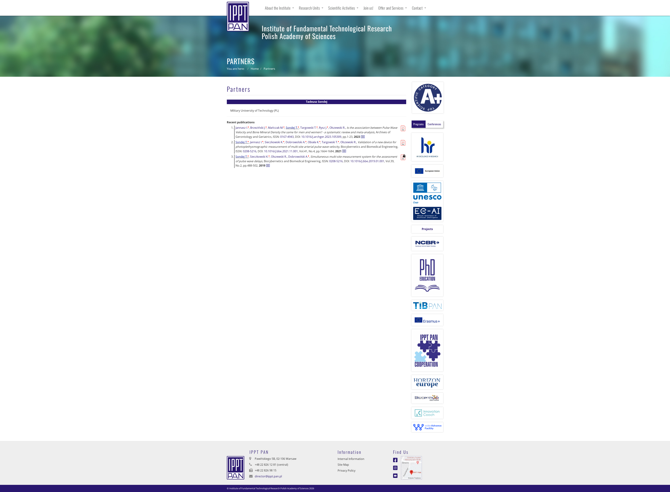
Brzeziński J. (258, 128)
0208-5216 (249, 151)
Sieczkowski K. (274, 142)
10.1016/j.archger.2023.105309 (321, 137)
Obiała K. (314, 142)
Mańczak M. (276, 128)
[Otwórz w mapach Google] (411, 467)
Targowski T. (309, 128)
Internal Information (351, 459)
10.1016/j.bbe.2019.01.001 (367, 161)
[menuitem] (279, 7)
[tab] (418, 124)
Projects (427, 229)
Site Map (343, 465)
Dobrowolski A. (296, 142)
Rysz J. (323, 128)
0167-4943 (287, 137)
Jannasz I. (242, 128)
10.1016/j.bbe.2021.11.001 (281, 151)
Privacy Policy (346, 470)
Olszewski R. (337, 128)
